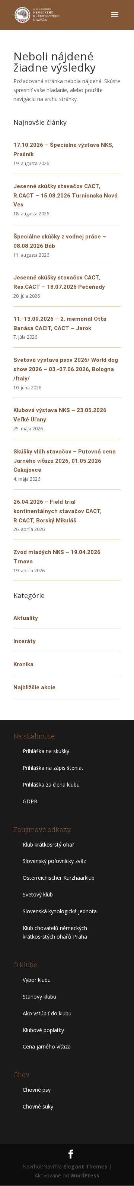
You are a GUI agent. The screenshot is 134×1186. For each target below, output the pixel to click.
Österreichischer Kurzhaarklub (59, 877)
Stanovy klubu (39, 996)
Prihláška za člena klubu (51, 784)
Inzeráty (24, 641)
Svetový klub (38, 894)
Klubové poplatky (43, 1030)
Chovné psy (37, 1089)
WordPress (84, 1175)
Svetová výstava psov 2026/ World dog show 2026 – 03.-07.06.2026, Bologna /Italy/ (65, 369)
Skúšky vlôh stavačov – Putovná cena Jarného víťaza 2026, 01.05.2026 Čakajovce (64, 461)
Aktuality (25, 618)
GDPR (30, 801)
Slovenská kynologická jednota (60, 911)
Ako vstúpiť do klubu (47, 1013)
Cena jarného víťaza (47, 1046)
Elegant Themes (85, 1166)
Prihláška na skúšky (46, 751)
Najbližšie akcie (34, 687)
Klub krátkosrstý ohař (48, 844)
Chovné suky (38, 1106)
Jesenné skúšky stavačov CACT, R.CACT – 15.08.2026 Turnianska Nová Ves (65, 195)
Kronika (23, 664)
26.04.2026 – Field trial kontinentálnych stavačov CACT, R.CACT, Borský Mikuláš (57, 511)
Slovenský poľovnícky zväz (54, 860)
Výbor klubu (37, 979)
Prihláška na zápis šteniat (53, 767)
